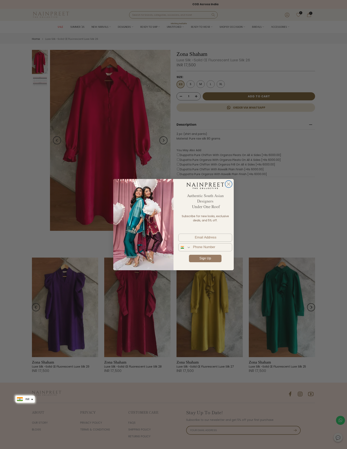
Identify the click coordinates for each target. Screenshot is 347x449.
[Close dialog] (228, 184)
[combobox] (185, 247)
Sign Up (205, 258)
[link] (205, 185)
